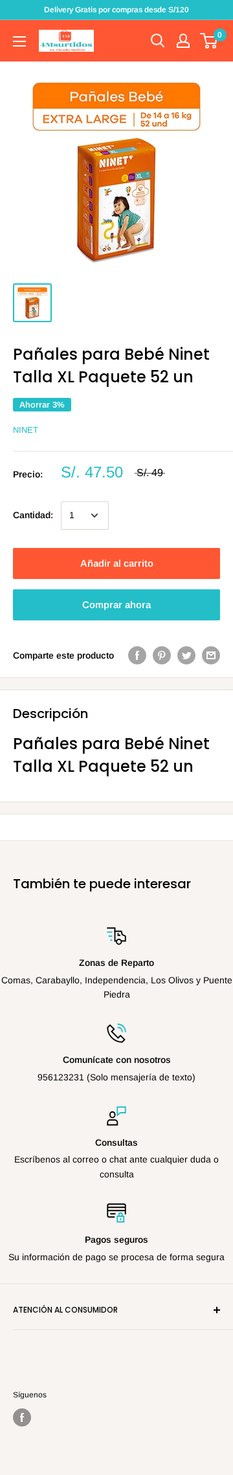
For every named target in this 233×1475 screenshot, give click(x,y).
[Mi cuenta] (183, 41)
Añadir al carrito (116, 563)
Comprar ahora (116, 604)
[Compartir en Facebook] (137, 655)
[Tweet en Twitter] (186, 655)
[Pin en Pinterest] (162, 655)
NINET (25, 430)
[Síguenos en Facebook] (22, 1417)
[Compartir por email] (211, 655)
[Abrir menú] (19, 41)
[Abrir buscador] (158, 41)
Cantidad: (33, 515)
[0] (209, 41)
